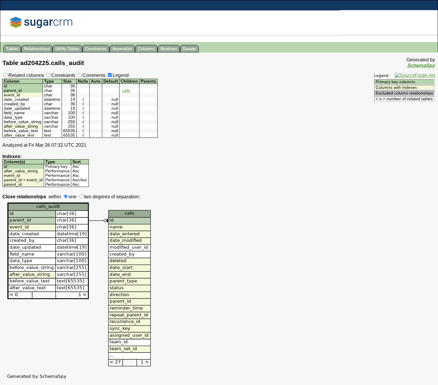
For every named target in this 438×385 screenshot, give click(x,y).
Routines (169, 49)
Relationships (36, 49)
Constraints (95, 49)
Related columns (26, 75)
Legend (121, 75)
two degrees (97, 196)
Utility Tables (67, 49)
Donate (189, 49)
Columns (146, 49)
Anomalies (122, 49)
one (73, 196)
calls (126, 90)
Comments (94, 75)
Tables (12, 49)
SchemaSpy (421, 65)
